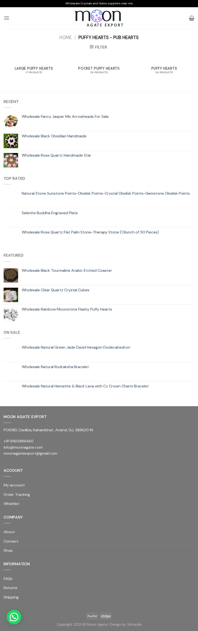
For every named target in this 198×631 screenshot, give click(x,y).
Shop (8, 550)
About (9, 531)
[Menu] (6, 18)
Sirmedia (134, 624)
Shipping (11, 597)
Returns (10, 587)
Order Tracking (17, 494)
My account (14, 485)
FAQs (8, 578)
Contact (11, 541)
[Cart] (191, 18)
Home (65, 37)
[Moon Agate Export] (99, 18)
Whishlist (11, 503)
